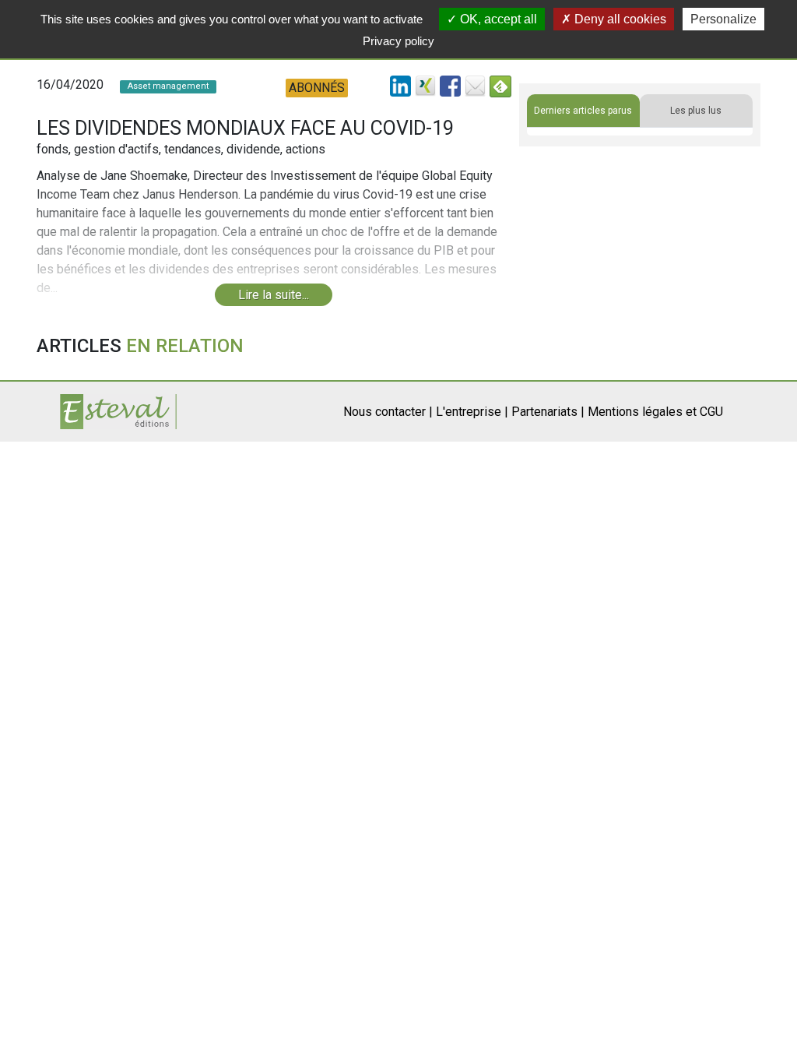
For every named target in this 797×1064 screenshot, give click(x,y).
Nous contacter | (388, 411)
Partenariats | (548, 411)
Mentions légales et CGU (655, 411)
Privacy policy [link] (398, 41)
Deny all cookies (618, 19)
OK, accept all (497, 19)
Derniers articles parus (583, 110)
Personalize (723, 19)
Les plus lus (696, 110)
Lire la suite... (273, 294)
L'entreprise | (472, 411)
